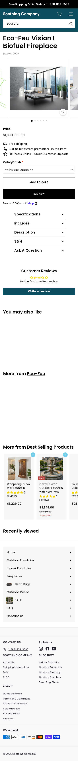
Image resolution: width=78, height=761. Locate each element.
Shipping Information (16, 667)
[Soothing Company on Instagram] (41, 649)
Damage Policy (12, 693)
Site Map (8, 718)
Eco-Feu (36, 374)
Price (7, 129)
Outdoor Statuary (49, 672)
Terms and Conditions (16, 698)
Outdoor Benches (50, 677)
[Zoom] (62, 112)
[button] (15, 492)
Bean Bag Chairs (49, 682)
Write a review (39, 291)
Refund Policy (11, 708)
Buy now (39, 194)
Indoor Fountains (49, 662)
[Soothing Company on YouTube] (54, 649)
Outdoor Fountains (50, 667)
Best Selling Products (50, 447)
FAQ (5, 672)
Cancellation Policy (15, 703)
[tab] (39, 214)
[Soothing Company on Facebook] (47, 649)
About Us (8, 662)
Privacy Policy (11, 713)
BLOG (6, 677)
